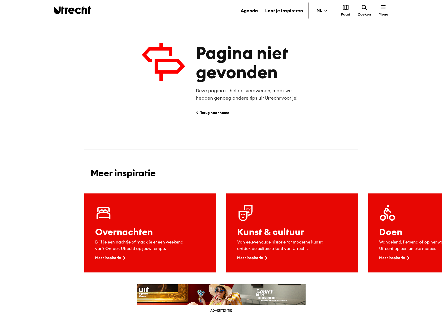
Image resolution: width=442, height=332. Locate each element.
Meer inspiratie (108, 258)
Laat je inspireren (284, 10)
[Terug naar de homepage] (72, 9)
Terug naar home (214, 112)
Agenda (249, 10)
